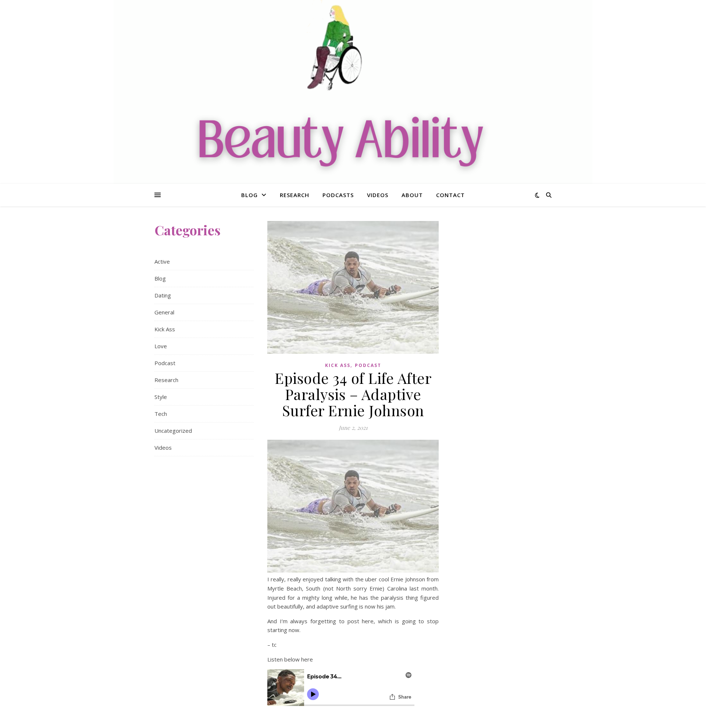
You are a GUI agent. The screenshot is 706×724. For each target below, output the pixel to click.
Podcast (164, 363)
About (412, 195)
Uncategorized (173, 430)
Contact (450, 195)
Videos (377, 195)
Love (160, 346)
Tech (160, 413)
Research (294, 195)
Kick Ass (164, 329)
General (164, 312)
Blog (249, 195)
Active (162, 261)
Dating (162, 295)
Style (160, 396)
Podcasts (338, 195)
